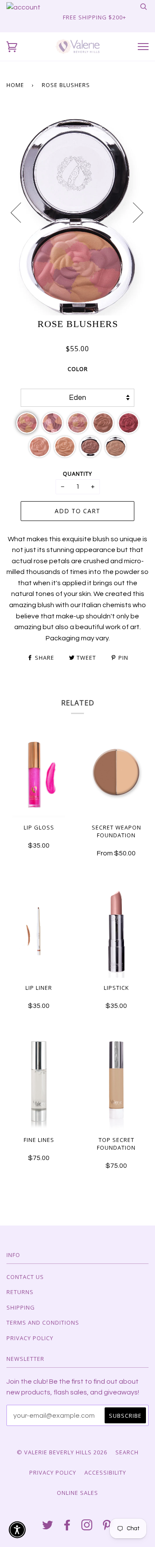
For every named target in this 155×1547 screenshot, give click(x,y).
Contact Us (25, 1277)
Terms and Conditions (42, 1322)
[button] (11, 46)
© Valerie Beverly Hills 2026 (62, 1452)
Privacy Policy (29, 1338)
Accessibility (105, 1472)
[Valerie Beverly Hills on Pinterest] (107, 1527)
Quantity (77, 473)
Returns (20, 1292)
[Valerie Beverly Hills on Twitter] (47, 1527)
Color (78, 369)
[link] (23, 7)
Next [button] (133, 212)
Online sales (77, 1493)
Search (127, 1452)
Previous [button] (21, 212)
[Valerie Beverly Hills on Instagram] (87, 1527)
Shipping (20, 1307)
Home (15, 85)
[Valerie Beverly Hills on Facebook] (67, 1527)
